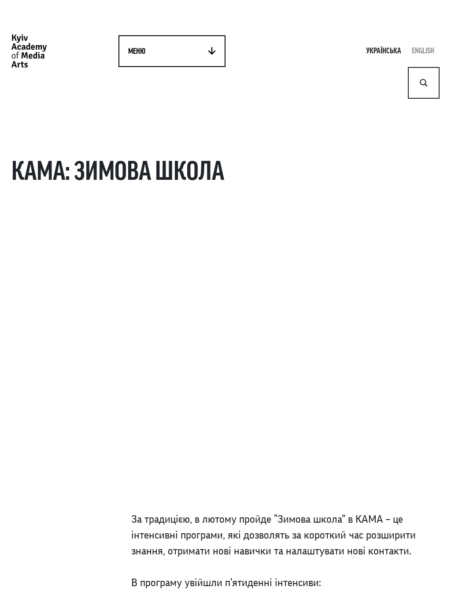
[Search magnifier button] (424, 83)
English (423, 51)
